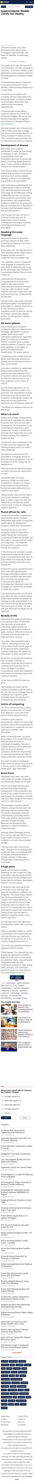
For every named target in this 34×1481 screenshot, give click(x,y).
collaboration (6, 988)
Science (3, 7)
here (23, 973)
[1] (22, 1459)
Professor (17, 1368)
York (15, 985)
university (22, 1361)
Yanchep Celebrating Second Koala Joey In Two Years (16, 1209)
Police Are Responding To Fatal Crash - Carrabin (14, 1241)
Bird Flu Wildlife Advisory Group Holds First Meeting (15, 1282)
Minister (14, 1372)
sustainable (14, 1393)
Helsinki (16, 988)
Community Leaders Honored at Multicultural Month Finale (15, 1298)
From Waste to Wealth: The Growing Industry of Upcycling (25, 1008)
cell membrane (15, 995)
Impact (11, 1404)
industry (13, 1386)
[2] (24, 1459)
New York (5, 985)
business (4, 1375)
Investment (16, 1383)
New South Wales (17, 1379)
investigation (22, 1386)
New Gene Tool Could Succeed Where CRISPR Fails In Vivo (14, 1322)
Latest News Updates (5, 1417)
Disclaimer (4, 1425)
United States (12, 1390)
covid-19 (23, 1375)
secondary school (20, 998)
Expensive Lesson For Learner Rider (16, 1167)
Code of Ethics (23, 1416)
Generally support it (12, 1100)
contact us (15, 1476)
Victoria (9, 1368)
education (24, 1383)
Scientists (21, 1397)
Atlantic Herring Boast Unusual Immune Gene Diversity (14, 1330)
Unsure (7, 1113)
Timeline (5, 1124)
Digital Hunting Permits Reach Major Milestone (17, 1313)
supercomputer (23, 983)
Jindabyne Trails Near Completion (16, 1154)
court (17, 1404)
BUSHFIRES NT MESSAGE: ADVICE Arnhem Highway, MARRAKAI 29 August (15, 1192)
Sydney (4, 1401)
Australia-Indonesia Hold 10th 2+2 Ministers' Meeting (16, 1139)
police (12, 1365)
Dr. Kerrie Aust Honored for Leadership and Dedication (13, 1131)
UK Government (6, 1397)
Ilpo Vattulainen (7, 124)
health (24, 1368)
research (28, 1365)
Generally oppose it (12, 1105)
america (4, 1404)
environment (6, 1372)
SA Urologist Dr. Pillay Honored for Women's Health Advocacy (16, 1183)
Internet (23, 1404)
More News (17, 1352)
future (28, 1397)
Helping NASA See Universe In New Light (16, 1201)
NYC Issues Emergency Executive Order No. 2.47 (15, 1226)
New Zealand (24, 1393)
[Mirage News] (5, 2)
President (12, 1401)
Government (13, 1361)
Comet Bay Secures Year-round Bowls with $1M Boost (14, 1274)
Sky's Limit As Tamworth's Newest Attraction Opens (16, 1338)
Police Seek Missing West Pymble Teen (15, 1249)
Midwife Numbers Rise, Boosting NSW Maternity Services (15, 1305)
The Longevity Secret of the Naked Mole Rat (25, 1044)
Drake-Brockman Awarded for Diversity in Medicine (14, 1257)
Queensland (22, 1372)
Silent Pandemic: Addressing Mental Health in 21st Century (25, 1033)
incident (4, 1408)
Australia (4, 1361)
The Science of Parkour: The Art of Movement (25, 1019)
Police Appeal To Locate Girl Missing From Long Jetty (17, 1175)
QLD (15, 1397)
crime (27, 1390)
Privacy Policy (5, 1422)
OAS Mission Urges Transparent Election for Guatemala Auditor (15, 1346)
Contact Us (22, 1419)
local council (5, 1379)
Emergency (5, 1393)
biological (25, 988)
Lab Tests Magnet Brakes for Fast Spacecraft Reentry (15, 1160)
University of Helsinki (9, 990)
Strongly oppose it (12, 1109)
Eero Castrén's (11, 883)
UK (17, 1375)
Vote (6, 1118)
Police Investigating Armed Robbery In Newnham (16, 1265)
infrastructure (6, 1383)
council (12, 1375)
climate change (21, 1401)
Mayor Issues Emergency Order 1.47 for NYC (16, 1234)
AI (11, 985)
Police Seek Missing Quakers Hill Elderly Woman (15, 1290)
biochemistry (6, 998)
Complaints (22, 1425)
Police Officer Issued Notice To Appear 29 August (14, 1217)
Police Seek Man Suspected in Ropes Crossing (17, 1147)
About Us (21, 1422)
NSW (3, 1368)
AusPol (4, 1390)
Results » (25, 1118)
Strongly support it (12, 1096)
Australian (20, 1365)
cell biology (15, 993)
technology (10, 983)
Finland (21, 985)
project (21, 1390)
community (5, 1365)
